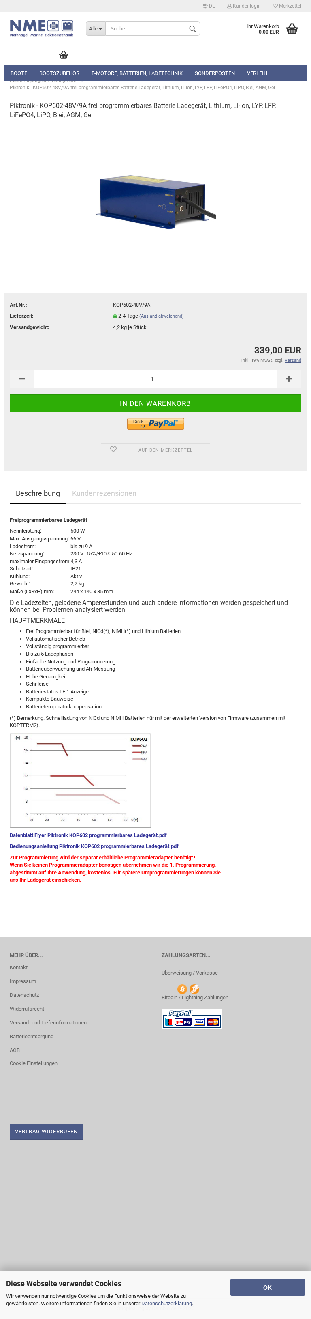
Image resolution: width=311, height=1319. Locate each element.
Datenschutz (24, 995)
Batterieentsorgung (31, 1036)
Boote (19, 73)
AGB (15, 1050)
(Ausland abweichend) (161, 316)
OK (267, 1287)
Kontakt (19, 967)
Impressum (23, 981)
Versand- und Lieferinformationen (48, 1023)
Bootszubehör (59, 73)
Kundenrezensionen (104, 493)
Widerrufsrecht (27, 1009)
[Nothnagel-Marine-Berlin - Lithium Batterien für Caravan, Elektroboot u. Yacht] (42, 28)
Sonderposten (215, 73)
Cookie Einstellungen (34, 1063)
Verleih (257, 73)
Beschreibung (38, 493)
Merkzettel (289, 6)
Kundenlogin (246, 6)
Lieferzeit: (22, 316)
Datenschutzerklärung (166, 1303)
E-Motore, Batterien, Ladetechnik (137, 73)
